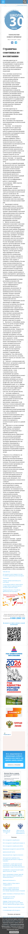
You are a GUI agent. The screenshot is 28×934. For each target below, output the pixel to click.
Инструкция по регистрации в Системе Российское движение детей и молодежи (13, 575)
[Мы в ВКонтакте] (12, 43)
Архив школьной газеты (9, 852)
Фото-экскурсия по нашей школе (11, 840)
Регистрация (20, 5)
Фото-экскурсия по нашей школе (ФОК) (13, 846)
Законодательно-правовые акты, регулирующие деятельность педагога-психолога (13, 859)
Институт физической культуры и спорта (13, 904)
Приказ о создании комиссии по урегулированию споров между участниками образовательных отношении (14, 889)
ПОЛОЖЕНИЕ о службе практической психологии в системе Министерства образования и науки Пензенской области (13, 865)
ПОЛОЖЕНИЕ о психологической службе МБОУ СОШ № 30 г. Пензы (13, 870)
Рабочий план (6, 571)
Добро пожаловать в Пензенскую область (14, 893)
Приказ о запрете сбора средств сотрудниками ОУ (11, 884)
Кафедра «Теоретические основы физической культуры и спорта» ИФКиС (13, 902)
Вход (25, 5)
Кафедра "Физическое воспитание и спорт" (14, 907)
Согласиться (14, 932)
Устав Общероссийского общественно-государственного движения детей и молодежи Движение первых (13, 586)
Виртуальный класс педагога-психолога (13, 855)
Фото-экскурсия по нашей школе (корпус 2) (14, 843)
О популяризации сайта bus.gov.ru (11, 910)
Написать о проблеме (14, 765)
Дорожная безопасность (9, 880)
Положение (6, 578)
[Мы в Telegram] (16, 43)
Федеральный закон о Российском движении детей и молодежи (11, 590)
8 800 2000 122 (17, 618)
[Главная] (14, 31)
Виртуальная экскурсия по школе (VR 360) (13, 849)
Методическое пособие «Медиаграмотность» (9, 897)
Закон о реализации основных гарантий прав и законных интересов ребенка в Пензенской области (13, 876)
